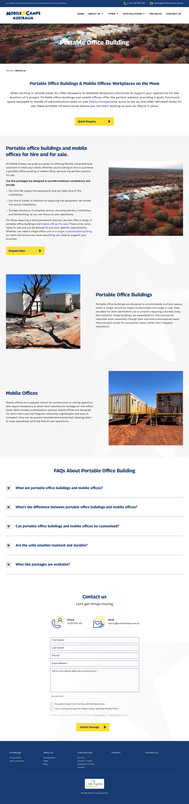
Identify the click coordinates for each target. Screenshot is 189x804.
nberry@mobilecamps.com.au (168, 3)
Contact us (173, 14)
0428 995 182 (74, 623)
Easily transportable (103, 101)
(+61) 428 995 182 (136, 3)
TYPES (111, 14)
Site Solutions (132, 14)
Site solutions (84, 753)
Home (80, 14)
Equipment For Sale (86, 764)
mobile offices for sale (54, 224)
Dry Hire (81, 758)
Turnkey (80, 767)
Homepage (15, 753)
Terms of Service (116, 715)
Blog (45, 764)
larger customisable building (74, 231)
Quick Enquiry (87, 121)
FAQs (45, 761)
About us (94, 14)
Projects (156, 14)
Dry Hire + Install (84, 761)
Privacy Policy (99, 715)
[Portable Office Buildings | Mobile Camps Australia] (23, 15)
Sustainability (49, 758)
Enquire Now (17, 250)
